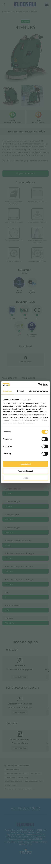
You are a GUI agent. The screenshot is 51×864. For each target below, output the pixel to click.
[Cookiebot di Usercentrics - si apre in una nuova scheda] (38, 384)
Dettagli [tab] (20, 391)
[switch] (45, 439)
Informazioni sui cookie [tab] (38, 391)
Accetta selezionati (25, 471)
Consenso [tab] (7, 391)
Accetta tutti (26, 464)
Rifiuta (25, 478)
